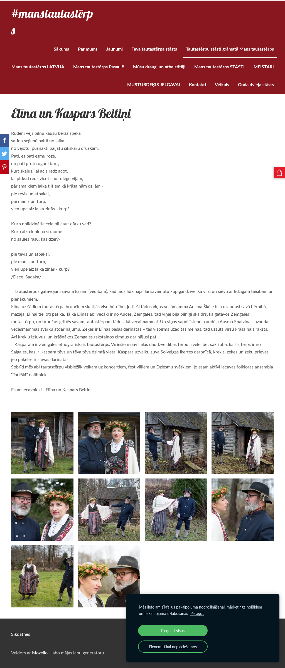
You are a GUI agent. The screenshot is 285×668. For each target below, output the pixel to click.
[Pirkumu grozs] (279, 172)
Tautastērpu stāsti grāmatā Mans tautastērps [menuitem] (230, 49)
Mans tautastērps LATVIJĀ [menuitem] (37, 66)
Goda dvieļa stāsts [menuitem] (256, 84)
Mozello (40, 653)
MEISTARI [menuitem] (264, 66)
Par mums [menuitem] (87, 49)
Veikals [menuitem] (222, 84)
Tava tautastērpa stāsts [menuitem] (154, 49)
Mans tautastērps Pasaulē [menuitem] (98, 66)
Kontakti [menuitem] (197, 84)
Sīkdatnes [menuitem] (20, 634)
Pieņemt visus (173, 630)
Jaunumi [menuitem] (114, 49)
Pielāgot (197, 613)
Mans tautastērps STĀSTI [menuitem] (219, 66)
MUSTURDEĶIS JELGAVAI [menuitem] (153, 84)
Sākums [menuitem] (61, 49)
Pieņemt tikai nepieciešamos (173, 646)
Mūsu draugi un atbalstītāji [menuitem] (159, 66)
